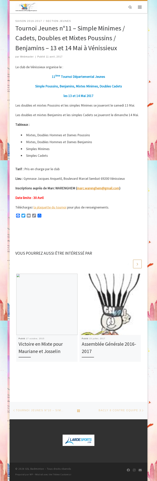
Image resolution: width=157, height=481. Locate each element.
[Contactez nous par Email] (140, 470)
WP (31, 474)
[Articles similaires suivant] (137, 264)
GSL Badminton (34, 468)
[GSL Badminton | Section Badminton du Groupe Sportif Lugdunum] (26, 6)
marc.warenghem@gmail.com (98, 188)
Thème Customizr (62, 474)
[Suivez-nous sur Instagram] (134, 470)
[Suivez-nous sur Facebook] (128, 470)
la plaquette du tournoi (50, 207)
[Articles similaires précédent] (128, 264)
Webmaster (27, 56)
